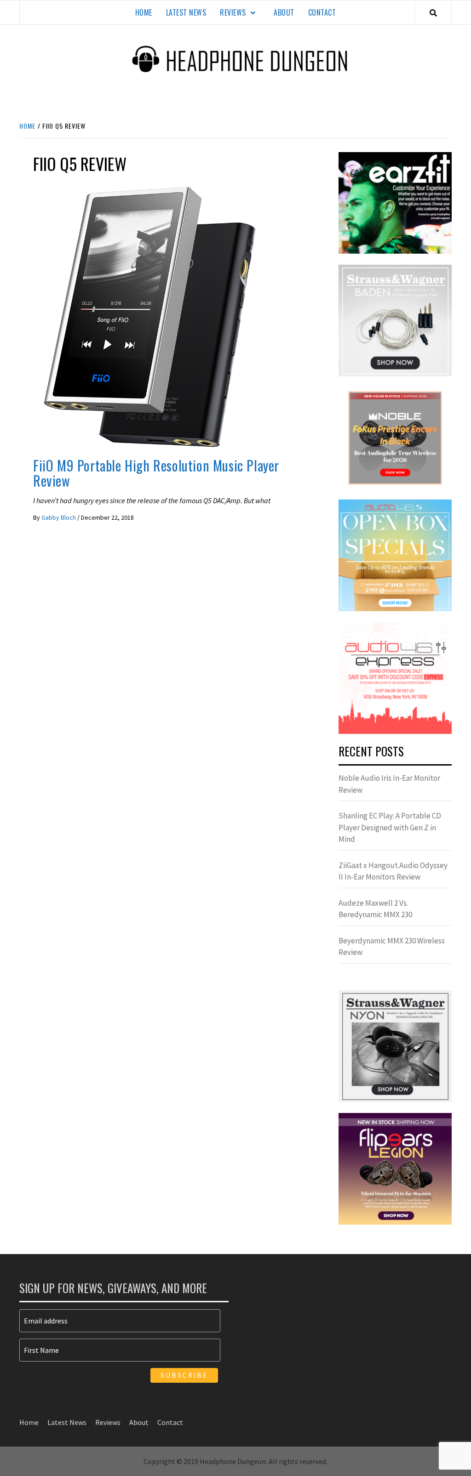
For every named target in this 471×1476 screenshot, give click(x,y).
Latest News (186, 12)
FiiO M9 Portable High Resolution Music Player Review (156, 473)
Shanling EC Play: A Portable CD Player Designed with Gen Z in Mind (390, 827)
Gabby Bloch (59, 517)
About (284, 12)
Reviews (233, 12)
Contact (322, 12)
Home (143, 12)
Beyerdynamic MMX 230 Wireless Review (392, 947)
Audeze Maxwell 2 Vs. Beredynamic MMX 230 (375, 909)
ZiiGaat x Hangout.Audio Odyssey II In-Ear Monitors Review (393, 871)
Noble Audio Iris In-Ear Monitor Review (389, 784)
